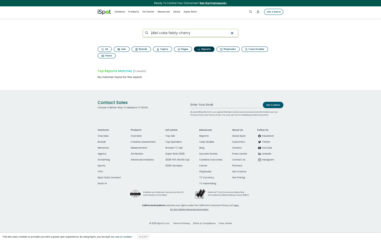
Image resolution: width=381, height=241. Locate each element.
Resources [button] (164, 11)
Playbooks (229, 49)
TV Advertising (207, 183)
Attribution (137, 153)
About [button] (176, 11)
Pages (184, 49)
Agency (102, 153)
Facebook (268, 136)
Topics (164, 49)
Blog (201, 147)
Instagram (268, 159)
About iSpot (239, 136)
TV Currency (206, 177)
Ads (123, 49)
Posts (108, 55)
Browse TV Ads (174, 147)
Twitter (266, 142)
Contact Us (238, 159)
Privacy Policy (197, 115)
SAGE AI (102, 183)
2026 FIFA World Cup (177, 159)
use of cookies (123, 236)
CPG (100, 171)
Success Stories (208, 153)
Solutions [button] (120, 11)
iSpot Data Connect (109, 177)
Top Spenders (173, 142)
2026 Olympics (174, 165)
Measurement (139, 147)
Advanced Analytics (142, 159)
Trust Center (225, 223)
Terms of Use (214, 115)
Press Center (239, 153)
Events (203, 165)
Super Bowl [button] (190, 11)
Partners (237, 165)
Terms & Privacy (181, 223)
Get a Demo (239, 171)
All (106, 49)
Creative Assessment (143, 142)
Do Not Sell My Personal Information (189, 209)
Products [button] (133, 11)
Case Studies (256, 49)
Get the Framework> (213, 3)
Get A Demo (274, 12)
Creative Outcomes (210, 159)
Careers (237, 147)
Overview (103, 136)
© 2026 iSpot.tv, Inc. (159, 223)
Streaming (104, 159)
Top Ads (170, 136)
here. (236, 205)
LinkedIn (266, 153)
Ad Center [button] (148, 11)
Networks (103, 147)
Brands (142, 49)
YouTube (267, 147)
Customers (238, 142)
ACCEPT (143, 236)
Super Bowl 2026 (175, 153)
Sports (101, 165)
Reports (206, 49)
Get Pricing (238, 177)
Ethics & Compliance (204, 223)
